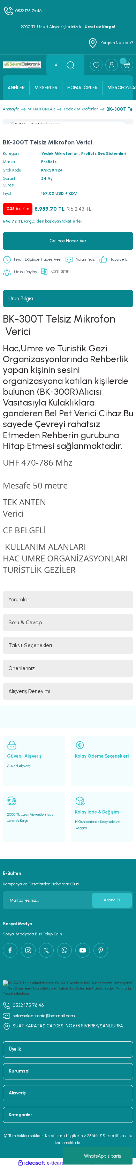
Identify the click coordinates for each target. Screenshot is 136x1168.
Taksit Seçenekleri (30, 645)
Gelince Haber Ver (68, 240)
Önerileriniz (21, 668)
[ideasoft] (31, 1163)
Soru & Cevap (25, 622)
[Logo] (22, 65)
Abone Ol (112, 900)
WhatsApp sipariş (102, 1156)
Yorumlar (18, 599)
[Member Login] (111, 65)
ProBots (48, 161)
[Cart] (127, 65)
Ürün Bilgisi (20, 298)
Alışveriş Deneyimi (29, 691)
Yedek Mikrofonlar (59, 153)
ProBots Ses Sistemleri (103, 153)
